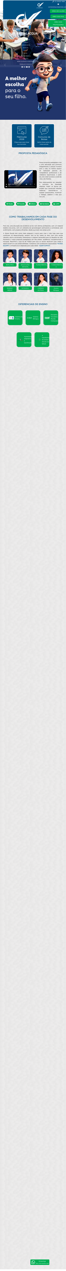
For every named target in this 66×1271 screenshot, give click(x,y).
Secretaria (45, 204)
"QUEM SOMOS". (44, 245)
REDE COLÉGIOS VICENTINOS (25, 61)
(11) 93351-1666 (59, 1)
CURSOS (25, 42)
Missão (10, 204)
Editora (33, 204)
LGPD (57, 204)
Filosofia (21, 204)
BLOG (25, 53)
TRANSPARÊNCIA (26, 56)
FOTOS (26, 50)
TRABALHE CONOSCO (25, 64)
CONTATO (25, 58)
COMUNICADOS (25, 45)
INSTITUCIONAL (25, 39)
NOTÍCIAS (25, 47)
